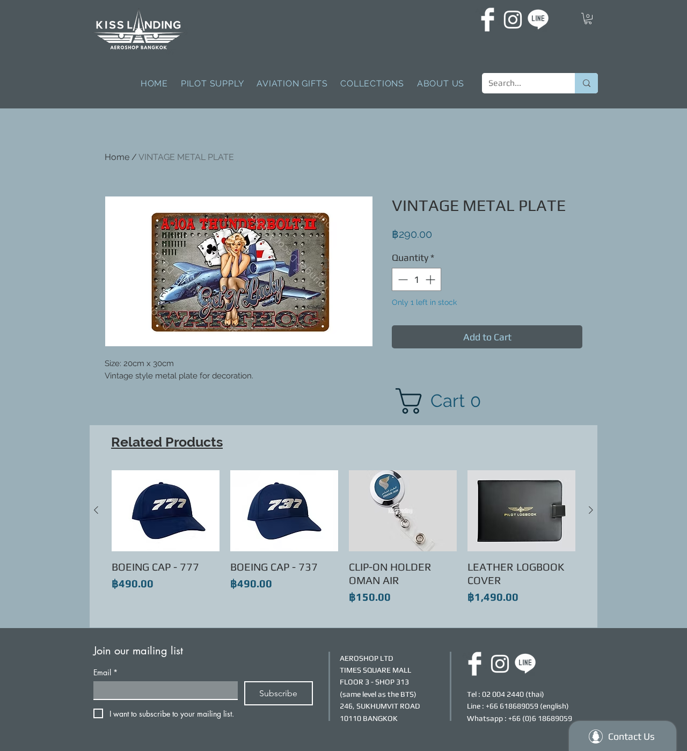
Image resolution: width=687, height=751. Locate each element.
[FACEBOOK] (488, 20)
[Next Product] (590, 510)
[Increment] (431, 279)
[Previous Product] (96, 510)
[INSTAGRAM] (513, 20)
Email (105, 672)
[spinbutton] (416, 279)
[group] (343, 544)
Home (117, 157)
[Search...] (586, 83)
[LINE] (538, 20)
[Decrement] (401, 279)
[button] (588, 18)
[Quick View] (166, 510)
